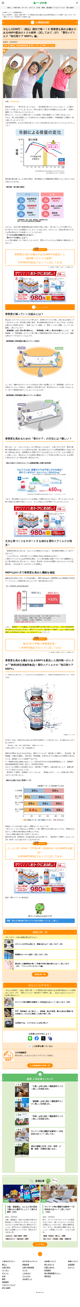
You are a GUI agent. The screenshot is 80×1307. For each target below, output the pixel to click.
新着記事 (25, 1264)
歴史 (25, 1236)
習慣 (63, 1236)
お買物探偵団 (17, 12)
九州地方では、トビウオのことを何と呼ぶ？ (31, 1023)
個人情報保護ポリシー (52, 1273)
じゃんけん (26, 1276)
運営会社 (47, 1276)
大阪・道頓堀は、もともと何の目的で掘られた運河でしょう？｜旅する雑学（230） (22, 1209)
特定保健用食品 (22, 45)
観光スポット (11, 1239)
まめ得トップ (6, 12)
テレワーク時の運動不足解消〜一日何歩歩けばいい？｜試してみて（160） (43, 1002)
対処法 (51, 1236)
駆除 (43, 7)
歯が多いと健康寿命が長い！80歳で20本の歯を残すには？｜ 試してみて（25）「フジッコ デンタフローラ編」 (42, 965)
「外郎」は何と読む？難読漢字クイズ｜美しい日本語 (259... (47, 1117)
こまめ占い (26, 1273)
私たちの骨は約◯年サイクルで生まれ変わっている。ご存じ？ (35, 921)
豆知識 (56, 1239)
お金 (39, 7)
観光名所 (20, 1239)
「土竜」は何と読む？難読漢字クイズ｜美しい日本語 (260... (47, 1087)
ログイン (71, 1267)
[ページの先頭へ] (40, 1254)
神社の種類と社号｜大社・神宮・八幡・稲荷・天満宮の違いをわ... (46, 1147)
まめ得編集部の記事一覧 (40, 1065)
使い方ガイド (49, 1264)
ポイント (32, 7)
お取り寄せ (17, 7)
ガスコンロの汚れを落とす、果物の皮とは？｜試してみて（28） (39, 944)
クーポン (25, 7)
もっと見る (40, 1244)
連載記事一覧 (40, 974)
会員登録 (71, 1264)
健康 (12, 45)
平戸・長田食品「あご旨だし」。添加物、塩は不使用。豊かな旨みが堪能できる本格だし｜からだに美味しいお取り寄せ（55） (44, 1012)
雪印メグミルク (48, 45)
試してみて (35, 45)
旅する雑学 (70, 7)
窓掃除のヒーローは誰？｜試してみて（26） (32, 954)
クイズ (24, 1270)
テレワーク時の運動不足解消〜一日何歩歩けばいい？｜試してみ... (47, 1132)
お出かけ (9, 1236)
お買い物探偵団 (28, 1267)
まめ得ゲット (27, 1279)
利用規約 (47, 1270)
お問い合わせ (49, 1267)
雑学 (27, 1239)
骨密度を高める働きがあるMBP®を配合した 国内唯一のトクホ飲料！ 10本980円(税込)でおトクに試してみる (40, 258)
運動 (61, 1239)
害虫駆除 (49, 7)
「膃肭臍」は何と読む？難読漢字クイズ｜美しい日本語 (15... (47, 1102)
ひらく (45, 307)
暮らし (10, 7)
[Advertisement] (40, 1165)
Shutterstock (14, 101)
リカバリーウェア (59, 7)
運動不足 (68, 1239)
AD (6, 45)
